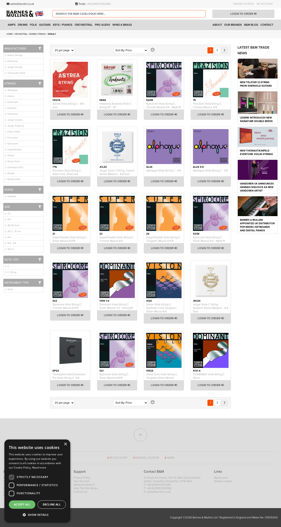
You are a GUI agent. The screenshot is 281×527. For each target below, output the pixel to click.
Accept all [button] (22, 504)
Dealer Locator (243, 3)
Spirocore (12, 143)
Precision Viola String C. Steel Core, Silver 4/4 (67, 172)
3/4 (9, 219)
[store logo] (26, 14)
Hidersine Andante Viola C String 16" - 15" (115, 105)
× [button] (65, 444)
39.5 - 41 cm (14, 231)
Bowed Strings (37, 34)
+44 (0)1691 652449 (98, 4)
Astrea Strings (14, 55)
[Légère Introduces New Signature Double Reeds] (257, 102)
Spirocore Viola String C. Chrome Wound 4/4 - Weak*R (163, 105)
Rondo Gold (13, 179)
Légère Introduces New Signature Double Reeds (256, 119)
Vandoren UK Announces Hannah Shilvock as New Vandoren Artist (257, 187)
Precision (12, 137)
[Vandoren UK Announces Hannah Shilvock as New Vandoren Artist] (257, 169)
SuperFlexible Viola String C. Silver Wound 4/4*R (69, 239)
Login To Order (69, 114)
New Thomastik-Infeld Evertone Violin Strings (256, 152)
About (217, 25)
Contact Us (80, 492)
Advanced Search (84, 485)
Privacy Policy (82, 478)
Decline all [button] (52, 504)
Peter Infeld (13, 131)
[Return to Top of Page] (140, 435)
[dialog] (37, 481)
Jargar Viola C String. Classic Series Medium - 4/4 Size (117, 172)
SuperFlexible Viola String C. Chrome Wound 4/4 (116, 239)
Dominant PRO (15, 167)
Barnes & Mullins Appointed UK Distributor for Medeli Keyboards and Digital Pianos (257, 225)
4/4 (9, 237)
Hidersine (12, 61)
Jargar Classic (15, 120)
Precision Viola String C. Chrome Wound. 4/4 (207, 105)
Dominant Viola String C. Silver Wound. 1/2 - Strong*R (116, 306)
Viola (10, 289)
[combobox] (129, 13)
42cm (10, 249)
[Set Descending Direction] (153, 49)
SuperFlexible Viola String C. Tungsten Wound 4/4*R (163, 239)
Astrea (10, 96)
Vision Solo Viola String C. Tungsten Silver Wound (162, 376)
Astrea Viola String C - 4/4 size (68, 105)
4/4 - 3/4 (11, 243)
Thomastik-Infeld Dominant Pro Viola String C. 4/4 (68, 376)
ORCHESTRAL (21, 34)
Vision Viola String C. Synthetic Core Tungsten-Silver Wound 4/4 (161, 308)
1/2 (9, 213)
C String (11, 272)
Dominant (12, 102)
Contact (266, 25)
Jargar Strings (14, 67)
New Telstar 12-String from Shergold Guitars (256, 84)
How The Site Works (86, 488)
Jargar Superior (15, 125)
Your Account (81, 481)
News (171, 458)
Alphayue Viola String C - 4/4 (163, 170)
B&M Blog (251, 25)
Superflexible (14, 149)
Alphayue (12, 90)
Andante (11, 196)
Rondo (10, 173)
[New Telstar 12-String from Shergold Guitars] (257, 68)
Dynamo (11, 108)
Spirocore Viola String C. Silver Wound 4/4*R (114, 376)
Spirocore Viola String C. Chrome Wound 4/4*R (67, 306)
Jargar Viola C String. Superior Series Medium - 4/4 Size (210, 308)
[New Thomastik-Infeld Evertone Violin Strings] (257, 136)
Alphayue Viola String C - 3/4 (210, 170)
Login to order (242, 14)
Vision (10, 155)
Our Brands (233, 25)
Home (10, 34)
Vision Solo (13, 161)
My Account (265, 3)
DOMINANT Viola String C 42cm (209, 376)
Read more (39, 467)
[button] (37, 515)
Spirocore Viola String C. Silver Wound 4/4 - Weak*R (209, 239)
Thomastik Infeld (16, 73)
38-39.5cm (13, 225)
